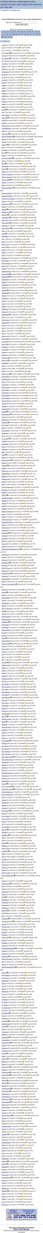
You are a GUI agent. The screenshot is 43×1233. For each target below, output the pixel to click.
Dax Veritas (5, 425)
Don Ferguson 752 (7, 921)
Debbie (4, 468)
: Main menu (8, 1)
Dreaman (4, 1070)
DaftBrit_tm (5, 96)
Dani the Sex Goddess (8, 198)
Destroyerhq (5, 603)
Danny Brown (5, 223)
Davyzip (4, 417)
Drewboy (4, 1118)
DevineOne (5, 627)
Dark (3, 255)
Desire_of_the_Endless (8, 584)
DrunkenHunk (6, 1142)
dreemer (4, 1110)
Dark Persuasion (6, 263)
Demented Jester (7, 519)
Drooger (4, 1131)
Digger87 (4, 724)
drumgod (4, 1140)
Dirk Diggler (5, 741)
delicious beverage (7, 511)
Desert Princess (6, 568)
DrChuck (4, 1059)
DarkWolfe (5, 298)
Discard (4, 784)
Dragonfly (4, 1034)
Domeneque (5, 902)
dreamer (4, 1080)
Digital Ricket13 (6, 727)
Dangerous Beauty (7, 188)
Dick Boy (4, 681)
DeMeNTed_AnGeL (7, 522)
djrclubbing (5, 835)
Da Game (4, 74)
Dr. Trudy (4, 1010)
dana (3, 161)
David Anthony (6, 376)
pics (2, 7)
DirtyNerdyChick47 (7, 773)
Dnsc (3, 856)
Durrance (4, 1180)
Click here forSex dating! (13, 1210)
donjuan (4, 932)
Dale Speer (5, 134)
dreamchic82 (5, 1075)
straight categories (23, 1)
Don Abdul (5, 918)
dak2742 (4, 120)
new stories (12, 4)
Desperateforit (6, 598)
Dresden (4, 1113)
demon (4, 525)
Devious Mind (6, 630)
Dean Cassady (6, 460)
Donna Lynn (5, 937)
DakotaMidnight (6, 128)
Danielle (4, 209)
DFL (3, 660)
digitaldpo (4, 730)
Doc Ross (4, 859)
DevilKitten (5, 622)
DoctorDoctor (5, 883)
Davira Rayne (6, 414)
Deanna (4, 463)
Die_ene (4, 716)
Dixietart (4, 813)
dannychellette (6, 228)
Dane (3, 185)
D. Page (4, 56)
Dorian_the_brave (7, 959)
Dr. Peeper (5, 999)
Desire (3, 581)
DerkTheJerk (5, 554)
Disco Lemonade (6, 786)
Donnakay (5, 943)
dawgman (4, 422)
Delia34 (4, 509)
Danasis (4, 171)
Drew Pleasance (6, 1115)
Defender (4, 500)
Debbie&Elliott (6, 473)
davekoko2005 (6, 358)
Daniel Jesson (6, 204)
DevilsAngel (5, 625)
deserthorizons (6, 573)
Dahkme (4, 107)
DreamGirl (5, 1086)
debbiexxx (5, 476)
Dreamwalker (5, 1091)
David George (6, 387)
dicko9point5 (5, 714)
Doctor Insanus (6, 873)
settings (24, 4)
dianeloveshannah (7, 679)
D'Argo (4, 66)
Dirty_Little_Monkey (7, 759)
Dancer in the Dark (7, 174)
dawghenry (5, 420)
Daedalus (4, 93)
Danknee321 (5, 217)
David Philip (5, 390)
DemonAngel (5, 527)
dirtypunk (4, 778)
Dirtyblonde (5, 762)
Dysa (3, 1202)
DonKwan (4, 935)
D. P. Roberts (5, 53)
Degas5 (4, 503)
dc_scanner (5, 439)
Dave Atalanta (6, 339)
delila (3, 514)
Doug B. (4, 964)
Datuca (4, 325)
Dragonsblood (6, 1040)
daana (3, 83)
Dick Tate (4, 700)
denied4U (4, 536)
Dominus (4, 910)
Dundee (4, 1169)
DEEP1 (4, 495)
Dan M (4, 155)
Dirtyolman (5, 776)
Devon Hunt (5, 649)
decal (3, 484)
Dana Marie (5, 166)
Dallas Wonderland (7, 136)
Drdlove (4, 1064)
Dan (3, 147)
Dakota (4, 123)
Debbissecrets (6, 479)
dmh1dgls (4, 851)
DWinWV (4, 1191)
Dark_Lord (5, 266)
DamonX (4, 145)
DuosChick (5, 1175)
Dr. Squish (5, 1005)
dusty (3, 1185)
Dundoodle (5, 1172)
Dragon (4, 1029)
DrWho (4, 1145)
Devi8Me (4, 611)
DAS (3, 317)
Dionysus (4, 738)
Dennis (4, 541)
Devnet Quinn (6, 643)
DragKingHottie (6, 1024)
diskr (3, 797)
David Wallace (6, 395)
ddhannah (4, 449)
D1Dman (4, 69)
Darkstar (4, 290)
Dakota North (5, 126)
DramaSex (5, 1048)
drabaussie (5, 1018)
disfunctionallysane (7, 792)
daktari (4, 131)
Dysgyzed (5, 1204)
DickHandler (5, 705)
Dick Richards (6, 697)
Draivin (4, 1045)
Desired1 (4, 589)
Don (3, 916)
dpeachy (4, 989)
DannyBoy (5, 225)
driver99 (4, 1123)
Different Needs (6, 719)
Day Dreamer (5, 430)
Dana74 (4, 169)
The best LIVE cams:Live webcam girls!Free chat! (28, 1211)
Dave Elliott (5, 341)
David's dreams (6, 401)
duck (3, 1153)
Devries (4, 652)
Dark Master (5, 260)
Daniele (4, 207)
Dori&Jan (4, 954)
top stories (4, 4)
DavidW (4, 412)
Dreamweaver (6, 1099)
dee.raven (4, 490)
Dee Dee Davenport (7, 487)
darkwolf (4, 296)
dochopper (5, 865)
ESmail (30, 4)
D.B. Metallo (5, 58)
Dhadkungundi (6, 665)
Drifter (3, 1121)
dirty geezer (5, 746)
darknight (4, 287)
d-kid (3, 47)
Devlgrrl (4, 635)
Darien (3, 250)
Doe (3, 886)
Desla (3, 595)
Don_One (4, 929)
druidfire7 (4, 1134)
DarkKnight (5, 277)
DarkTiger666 (5, 293)
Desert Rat (5, 571)
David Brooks (6, 379)
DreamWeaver (6, 1097)
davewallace (5, 363)
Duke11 (4, 1164)
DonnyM (4, 945)
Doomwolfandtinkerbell (8, 948)
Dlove (3, 840)
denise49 (4, 538)
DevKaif (4, 633)
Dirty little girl (5, 749)
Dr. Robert (5, 1002)
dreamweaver (5, 1094)
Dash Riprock (6, 320)
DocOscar (5, 867)
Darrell (3, 306)
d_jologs (4, 45)
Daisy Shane (5, 115)
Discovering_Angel (7, 789)
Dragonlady (5, 1037)
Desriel (4, 600)
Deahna (4, 457)
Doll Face (4, 894)
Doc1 (3, 862)
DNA (3, 854)
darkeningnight (6, 271)
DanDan (4, 182)
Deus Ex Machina (7, 608)
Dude (3, 1156)
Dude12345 (5, 1158)
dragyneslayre (6, 1043)
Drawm (4, 1053)
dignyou (4, 732)
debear (4, 482)
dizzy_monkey (6, 819)
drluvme (4, 1129)
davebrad (4, 347)
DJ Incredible (5, 827)
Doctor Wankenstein (7, 875)
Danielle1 (4, 215)
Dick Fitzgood (6, 687)
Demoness (5, 530)
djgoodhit (4, 832)
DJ (2, 824)
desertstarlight (6, 579)
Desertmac (5, 576)
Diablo (3, 670)
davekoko (4, 355)
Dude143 (4, 1161)
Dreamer (4, 1078)
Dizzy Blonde (5, 816)
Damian (4, 142)
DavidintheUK (6, 409)
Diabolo (4, 673)
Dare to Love (5, 244)
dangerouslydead (7, 196)
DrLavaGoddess (6, 1126)
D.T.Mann (4, 64)
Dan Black (5, 150)
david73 (4, 403)
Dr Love (4, 994)
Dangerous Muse (7, 193)
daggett (4, 101)
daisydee (4, 118)
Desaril (4, 557)
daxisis (4, 428)
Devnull (4, 646)
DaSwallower (5, 323)
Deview (4, 614)
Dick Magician (6, 692)
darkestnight (5, 274)
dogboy (4, 889)
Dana (3, 163)
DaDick (4, 91)
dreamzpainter (6, 1107)
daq (3, 239)
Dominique (5, 908)
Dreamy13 (5, 1105)
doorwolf (4, 951)
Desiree (4, 592)
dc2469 (4, 441)
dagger (4, 99)
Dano (3, 231)
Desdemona (5, 563)
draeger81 (4, 1021)
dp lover (4, 986)
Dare (3, 242)
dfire (3, 657)
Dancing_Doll (5, 180)
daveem (4, 352)
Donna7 (4, 940)
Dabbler (4, 85)
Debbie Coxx (5, 471)
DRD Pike (4, 1061)
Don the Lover (6, 927)
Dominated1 (5, 905)
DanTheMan (5, 236)
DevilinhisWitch (6, 616)
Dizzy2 (4, 821)
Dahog (3, 110)
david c (4, 382)
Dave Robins (5, 344)
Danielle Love (6, 212)
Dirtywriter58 (5, 781)
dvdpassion (5, 1188)
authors (32, 1)
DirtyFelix (4, 768)
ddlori (3, 455)
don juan (4, 924)
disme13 (4, 800)
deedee (4, 492)
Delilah (4, 517)
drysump (4, 1148)
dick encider (5, 684)
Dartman (4, 312)
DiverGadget (5, 811)
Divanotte (4, 808)
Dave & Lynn (5, 336)
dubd (3, 1150)
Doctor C (4, 870)
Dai (3, 112)
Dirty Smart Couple (7, 757)
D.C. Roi (4, 61)
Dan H (3, 153)
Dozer (3, 983)
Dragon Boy (5, 1032)
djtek (3, 838)
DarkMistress (5, 285)
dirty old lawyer (6, 751)
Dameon (4, 139)
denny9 (4, 546)
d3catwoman (5, 72)
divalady (4, 805)
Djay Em (4, 829)
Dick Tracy (5, 703)
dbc (3, 436)
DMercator (5, 846)
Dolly (3, 897)
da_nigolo (4, 80)
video (6, 7)
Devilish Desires (6, 619)
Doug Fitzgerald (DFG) (8, 967)
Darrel (3, 304)
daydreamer (5, 433)
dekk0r (4, 506)
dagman (4, 104)
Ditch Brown (5, 802)
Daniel (3, 201)
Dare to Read (5, 247)
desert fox (5, 565)
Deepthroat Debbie (7, 498)
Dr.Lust (4, 1016)
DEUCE (4, 606)
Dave (3, 328)
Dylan (3, 1194)
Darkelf (4, 269)
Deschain (4, 560)
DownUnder (5, 981)
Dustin (3, 1183)
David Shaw (5, 393)
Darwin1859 (5, 314)
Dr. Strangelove (6, 1008)
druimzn (4, 1137)
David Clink (5, 385)
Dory (3, 962)
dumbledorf (5, 1167)
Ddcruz (4, 447)
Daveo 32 (4, 360)
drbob (3, 1056)
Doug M (4, 972)
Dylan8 (4, 1199)
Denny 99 (4, 544)
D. (2, 50)
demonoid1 (5, 533)
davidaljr (4, 406)
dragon (4, 1026)
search (19, 4)
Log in (18, 10)
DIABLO (4, 668)
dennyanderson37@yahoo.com (11, 549)
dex (3, 654)
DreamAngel (5, 1072)
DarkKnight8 (5, 279)
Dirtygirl (4, 770)
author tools (37, 4)
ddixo (3, 452)
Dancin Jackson (6, 177)
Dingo (3, 735)
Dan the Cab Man (7, 158)
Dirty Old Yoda (6, 754)
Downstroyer (5, 978)
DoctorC (4, 881)
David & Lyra (5, 374)
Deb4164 (4, 465)
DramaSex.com (6, 1051)
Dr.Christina (5, 1013)
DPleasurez (5, 991)
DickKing (4, 708)
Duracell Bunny (6, 1177)
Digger (3, 722)
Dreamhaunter (6, 1088)
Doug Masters (6, 975)
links (10, 7)
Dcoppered (5, 444)
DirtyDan (4, 765)
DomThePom (5, 913)
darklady (4, 282)
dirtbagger (4, 743)
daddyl (4, 88)
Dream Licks (5, 1067)
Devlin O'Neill (5, 641)
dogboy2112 (5, 892)
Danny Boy (5, 220)
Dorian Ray (5, 956)
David (3, 366)
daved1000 (5, 350)
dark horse (5, 258)
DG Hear (4, 662)
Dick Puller (5, 695)
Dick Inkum (5, 689)
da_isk (4, 77)
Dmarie (4, 843)
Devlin (3, 638)
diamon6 (4, 676)
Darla (3, 301)
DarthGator (5, 309)
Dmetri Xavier (6, 848)
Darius (3, 252)
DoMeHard (5, 900)
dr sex (3, 997)
